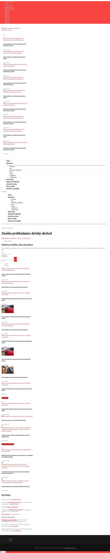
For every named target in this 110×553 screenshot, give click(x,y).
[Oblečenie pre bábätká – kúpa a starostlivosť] (16, 238)
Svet (11, 168)
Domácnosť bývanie (12, 182)
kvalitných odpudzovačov (14, 502)
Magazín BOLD (8, 5)
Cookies (3, 552)
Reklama (11, 540)
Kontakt (7, 3)
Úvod (8, 161)
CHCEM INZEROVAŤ (9, 2)
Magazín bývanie (9, 7)
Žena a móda (10, 186)
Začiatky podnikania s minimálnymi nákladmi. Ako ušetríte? (16, 486)
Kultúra (11, 173)
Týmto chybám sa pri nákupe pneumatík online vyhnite (15, 287)
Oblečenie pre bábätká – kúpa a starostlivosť (17, 245)
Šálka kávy (7, 21)
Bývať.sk (7, 14)
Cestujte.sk (7, 23)
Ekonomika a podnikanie (15, 170)
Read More (4, 256)
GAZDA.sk (7, 10)
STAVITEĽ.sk (8, 17)
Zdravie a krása (11, 184)
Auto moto (9, 179)
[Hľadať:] (9, 260)
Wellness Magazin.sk (10, 9)
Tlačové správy (13, 177)
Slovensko (12, 166)
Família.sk (7, 12)
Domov (3, 228)
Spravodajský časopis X (70, 548)
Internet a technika (12, 189)
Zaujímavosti (13, 175)
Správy (8, 163)
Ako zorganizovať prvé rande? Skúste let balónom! (14, 420)
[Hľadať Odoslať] (15, 259)
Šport (11, 172)
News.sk (7, 19)
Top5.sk (7, 16)
